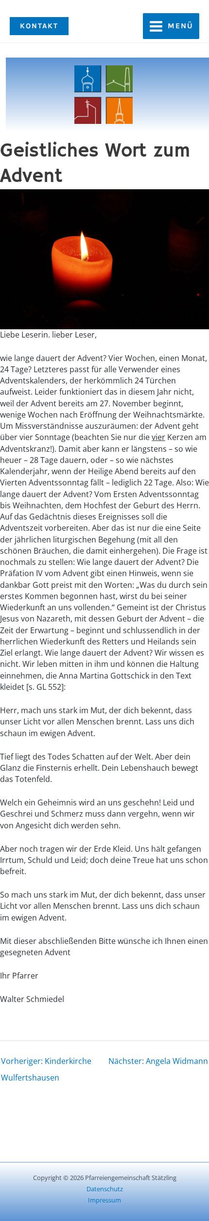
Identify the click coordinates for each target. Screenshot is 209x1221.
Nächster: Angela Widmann (158, 1061)
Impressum (104, 1200)
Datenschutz (105, 1188)
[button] (39, 26)
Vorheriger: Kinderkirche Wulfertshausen (46, 1063)
